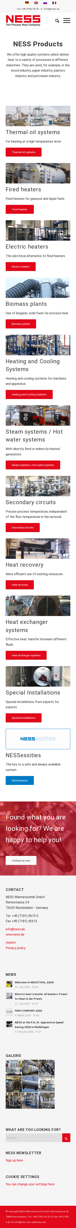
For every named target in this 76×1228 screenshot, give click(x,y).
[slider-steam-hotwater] (38, 415)
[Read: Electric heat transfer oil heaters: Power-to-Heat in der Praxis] (9, 995)
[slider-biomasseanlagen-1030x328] (38, 287)
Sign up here (14, 1160)
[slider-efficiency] (38, 548)
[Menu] (64, 20)
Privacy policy (16, 948)
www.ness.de (15, 934)
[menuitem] (55, 20)
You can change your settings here (30, 1184)
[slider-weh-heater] (38, 173)
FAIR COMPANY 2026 (28, 1010)
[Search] (55, 20)
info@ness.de (51, 9)
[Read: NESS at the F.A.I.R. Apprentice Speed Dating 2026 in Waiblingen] (9, 1024)
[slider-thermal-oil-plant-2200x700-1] (38, 116)
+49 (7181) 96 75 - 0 (31, 9)
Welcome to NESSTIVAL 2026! (34, 982)
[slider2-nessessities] (38, 739)
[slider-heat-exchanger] (38, 606)
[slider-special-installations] (38, 676)
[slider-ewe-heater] (38, 230)
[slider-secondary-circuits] (38, 486)
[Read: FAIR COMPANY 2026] (9, 1012)
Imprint (11, 942)
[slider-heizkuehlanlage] (38, 345)
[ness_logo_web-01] (31, 20)
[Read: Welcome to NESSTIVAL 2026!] (9, 984)
